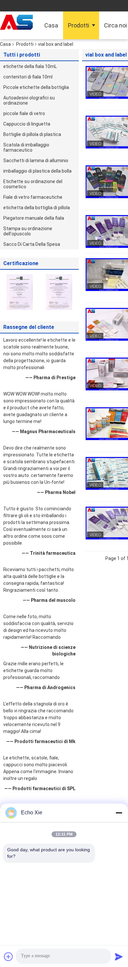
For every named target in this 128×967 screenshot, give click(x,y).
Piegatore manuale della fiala (33, 218)
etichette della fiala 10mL (30, 66)
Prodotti (78, 25)
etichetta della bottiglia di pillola (36, 207)
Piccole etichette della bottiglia (36, 87)
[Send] (119, 956)
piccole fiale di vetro (24, 113)
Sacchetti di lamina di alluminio (35, 160)
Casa (51, 25)
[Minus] (119, 813)
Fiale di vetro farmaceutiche (32, 197)
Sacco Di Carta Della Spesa (31, 244)
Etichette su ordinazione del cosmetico (32, 184)
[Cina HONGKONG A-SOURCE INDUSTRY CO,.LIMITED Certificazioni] (19, 292)
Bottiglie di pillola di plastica (32, 134)
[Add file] (8, 956)
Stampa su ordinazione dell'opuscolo (27, 231)
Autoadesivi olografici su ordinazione (29, 100)
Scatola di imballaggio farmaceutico (26, 147)
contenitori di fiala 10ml (28, 76)
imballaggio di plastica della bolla (37, 171)
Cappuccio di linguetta (26, 124)
